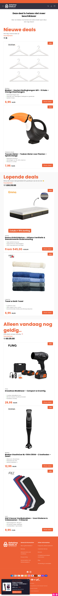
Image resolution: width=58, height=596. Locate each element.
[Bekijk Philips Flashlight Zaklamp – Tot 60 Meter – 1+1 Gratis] (7, 587)
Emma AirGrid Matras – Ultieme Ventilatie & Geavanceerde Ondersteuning (25, 238)
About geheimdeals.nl (26, 545)
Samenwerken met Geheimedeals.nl (26, 561)
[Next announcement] (55, 1)
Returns (40, 552)
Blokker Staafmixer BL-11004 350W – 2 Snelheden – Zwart (28, 455)
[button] (3, 6)
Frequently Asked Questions (45, 545)
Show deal (47, 102)
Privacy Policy (24, 557)
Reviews (23, 549)
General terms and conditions (26, 553)
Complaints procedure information (44, 556)
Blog (39, 560)
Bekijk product (17, 592)
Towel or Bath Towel (14, 301)
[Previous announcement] (2, 1)
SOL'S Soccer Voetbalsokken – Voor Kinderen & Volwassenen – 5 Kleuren (26, 519)
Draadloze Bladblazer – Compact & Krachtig (25, 391)
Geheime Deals (31, 583)
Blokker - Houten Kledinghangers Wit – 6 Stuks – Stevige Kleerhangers (27, 91)
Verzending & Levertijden (44, 563)
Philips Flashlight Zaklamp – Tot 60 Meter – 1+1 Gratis (20, 584)
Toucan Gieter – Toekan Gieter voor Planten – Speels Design (26, 155)
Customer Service (42, 549)
